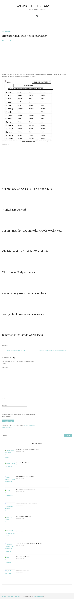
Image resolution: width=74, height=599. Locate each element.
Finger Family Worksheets (22, 463)
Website (4, 405)
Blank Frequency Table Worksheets (25, 476)
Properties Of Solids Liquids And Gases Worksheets (52, 350)
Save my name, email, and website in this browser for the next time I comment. (18, 415)
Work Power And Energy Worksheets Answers (27, 449)
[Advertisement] (37, 56)
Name (4, 391)
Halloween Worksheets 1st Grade (24, 530)
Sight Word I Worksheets (22, 570)
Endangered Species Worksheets (16, 350)
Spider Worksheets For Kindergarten (25, 489)
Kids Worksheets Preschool (23, 556)
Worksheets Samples (37, 6)
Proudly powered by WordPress (11, 596)
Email (4, 398)
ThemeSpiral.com (38, 596)
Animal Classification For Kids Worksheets (26, 503)
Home (17, 23)
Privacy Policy (54, 23)
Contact (24, 23)
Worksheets (6, 32)
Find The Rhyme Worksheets (23, 516)
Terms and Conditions (38, 23)
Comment (5, 367)
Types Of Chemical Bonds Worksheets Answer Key (29, 543)
